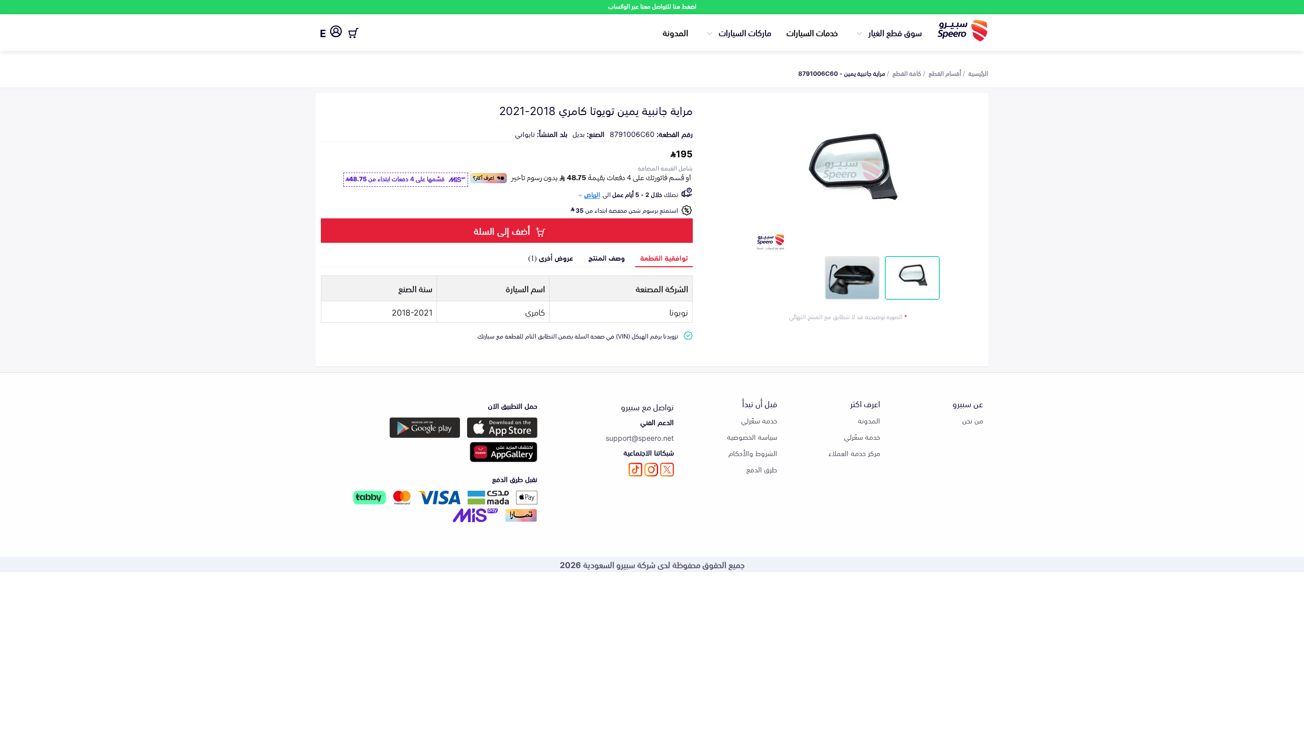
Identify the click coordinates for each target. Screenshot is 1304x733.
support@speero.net (640, 437)
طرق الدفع (761, 469)
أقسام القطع (945, 73)
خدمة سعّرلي (862, 436)
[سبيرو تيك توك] (635, 469)
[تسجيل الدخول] (336, 33)
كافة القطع (906, 73)
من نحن (972, 420)
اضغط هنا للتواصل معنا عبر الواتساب (652, 6)
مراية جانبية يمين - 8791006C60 (841, 73)
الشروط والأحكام (752, 452)
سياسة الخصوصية (752, 436)
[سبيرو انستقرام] (651, 469)
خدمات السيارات (812, 32)
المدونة (675, 32)
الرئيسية (978, 73)
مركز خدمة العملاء (854, 452)
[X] (667, 469)
